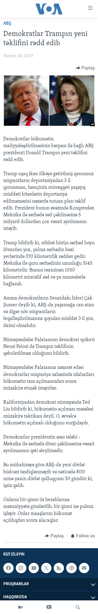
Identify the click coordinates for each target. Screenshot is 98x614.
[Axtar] (78, 607)
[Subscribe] (84, 568)
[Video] (20, 607)
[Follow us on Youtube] (34, 568)
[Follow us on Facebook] (8, 568)
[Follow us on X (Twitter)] (46, 568)
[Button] (85, 68)
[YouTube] (49, 607)
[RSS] (59, 568)
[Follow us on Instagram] (21, 568)
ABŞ (7, 23)
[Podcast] (71, 568)
